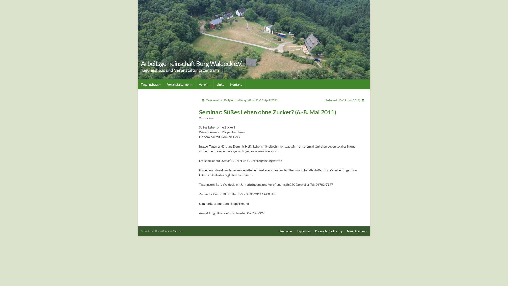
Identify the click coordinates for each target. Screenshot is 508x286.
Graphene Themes (171, 231)
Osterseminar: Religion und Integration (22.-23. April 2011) (242, 100)
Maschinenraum (357, 231)
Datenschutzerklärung (329, 231)
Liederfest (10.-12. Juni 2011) (342, 100)
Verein (204, 84)
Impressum (304, 231)
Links (220, 84)
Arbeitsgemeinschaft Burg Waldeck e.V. (191, 63)
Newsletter (285, 231)
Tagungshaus (150, 84)
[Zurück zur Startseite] (254, 39)
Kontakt (236, 84)
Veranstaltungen (179, 84)
